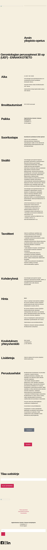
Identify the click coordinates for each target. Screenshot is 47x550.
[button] (35, 5)
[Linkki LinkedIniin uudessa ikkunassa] (8, 542)
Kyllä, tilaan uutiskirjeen (7, 482)
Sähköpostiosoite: (5, 477)
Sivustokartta (23, 513)
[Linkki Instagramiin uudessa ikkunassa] (5, 542)
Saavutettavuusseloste (23, 511)
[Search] (3, 534)
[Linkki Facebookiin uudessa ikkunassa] (2, 542)
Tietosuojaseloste (23, 509)
